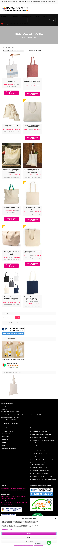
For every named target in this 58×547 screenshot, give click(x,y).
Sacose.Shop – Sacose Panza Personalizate (42, 459)
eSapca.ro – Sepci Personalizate (40, 473)
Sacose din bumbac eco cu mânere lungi (11, 80)
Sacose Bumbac (5, 16)
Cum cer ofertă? (6, 436)
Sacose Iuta (16, 16)
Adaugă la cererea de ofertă (11, 92)
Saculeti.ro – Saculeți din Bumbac (40, 437)
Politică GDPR (7, 433)
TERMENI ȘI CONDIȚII (38, 545)
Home (24, 37)
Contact (4, 442)
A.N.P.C (4, 445)
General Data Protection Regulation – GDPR (23, 545)
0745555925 (21, 1)
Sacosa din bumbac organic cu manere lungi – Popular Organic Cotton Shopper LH (32, 171)
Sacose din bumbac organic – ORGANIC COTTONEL (32, 126)
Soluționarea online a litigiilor (9, 448)
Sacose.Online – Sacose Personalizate (41, 450)
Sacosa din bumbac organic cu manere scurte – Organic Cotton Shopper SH (11, 171)
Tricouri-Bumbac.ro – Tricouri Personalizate (42, 448)
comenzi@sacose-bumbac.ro (10, 1)
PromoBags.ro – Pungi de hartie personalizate (43, 476)
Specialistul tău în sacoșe (47, 20)
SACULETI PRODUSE (27, 16)
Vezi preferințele (29, 541)
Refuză (29, 537)
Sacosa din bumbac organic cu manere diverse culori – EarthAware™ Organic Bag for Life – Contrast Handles (32, 299)
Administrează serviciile (7, 529)
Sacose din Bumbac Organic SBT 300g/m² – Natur (32, 208)
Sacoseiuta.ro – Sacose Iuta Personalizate (42, 456)
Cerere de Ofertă (20, 20)
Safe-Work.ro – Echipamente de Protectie (42, 453)
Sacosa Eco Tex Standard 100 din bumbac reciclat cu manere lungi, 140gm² (32, 81)
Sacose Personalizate (41, 16)
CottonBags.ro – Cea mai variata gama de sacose (44, 445)
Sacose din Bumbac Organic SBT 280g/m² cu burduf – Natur (32, 252)
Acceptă (29, 533)
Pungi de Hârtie (33, 20)
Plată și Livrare (6, 439)
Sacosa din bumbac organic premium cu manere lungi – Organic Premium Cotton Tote (11, 298)
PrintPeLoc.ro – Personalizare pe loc (41, 470)
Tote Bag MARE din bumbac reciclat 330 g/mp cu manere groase (11, 253)
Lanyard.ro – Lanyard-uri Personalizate (41, 434)
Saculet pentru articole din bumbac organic (11, 126)
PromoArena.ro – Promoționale (39, 431)
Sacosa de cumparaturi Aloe (11, 207)
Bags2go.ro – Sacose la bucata (39, 467)
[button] (55, 518)
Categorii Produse (6, 20)
